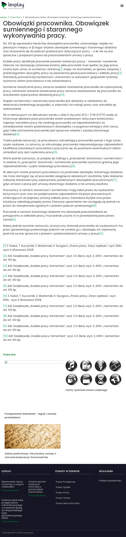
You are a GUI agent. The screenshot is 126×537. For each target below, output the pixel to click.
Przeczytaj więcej (10, 490)
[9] (14, 219)
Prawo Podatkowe (65, 481)
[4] (17, 134)
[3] (62, 95)
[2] (120, 73)
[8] (94, 206)
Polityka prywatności (110, 480)
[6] (73, 166)
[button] (121, 5)
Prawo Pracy (16, 17)
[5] (55, 152)
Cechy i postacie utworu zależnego (86, 390)
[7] (115, 180)
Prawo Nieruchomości (68, 503)
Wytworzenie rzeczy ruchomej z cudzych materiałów (13, 484)
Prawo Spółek (63, 487)
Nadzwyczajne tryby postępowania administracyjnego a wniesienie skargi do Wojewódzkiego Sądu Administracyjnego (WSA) (12, 509)
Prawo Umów (63, 497)
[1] (60, 69)
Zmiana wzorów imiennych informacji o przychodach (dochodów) (37, 487)
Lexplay (3, 17)
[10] (101, 233)
